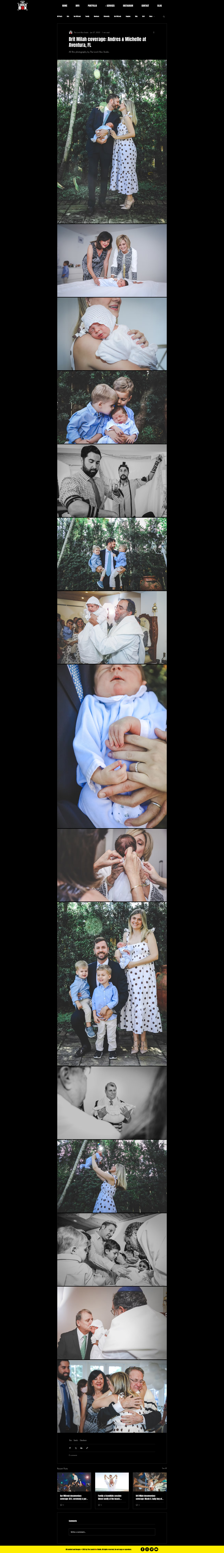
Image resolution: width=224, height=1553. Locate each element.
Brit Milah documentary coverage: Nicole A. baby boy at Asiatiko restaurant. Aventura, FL (149, 1497)
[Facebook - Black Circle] (143, 1549)
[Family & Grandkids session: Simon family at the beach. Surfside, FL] (112, 1482)
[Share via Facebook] (70, 1448)
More (150, 16)
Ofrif (143, 16)
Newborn (96, 16)
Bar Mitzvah (77, 16)
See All (164, 1468)
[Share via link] (87, 1448)
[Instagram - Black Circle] (147, 1549)
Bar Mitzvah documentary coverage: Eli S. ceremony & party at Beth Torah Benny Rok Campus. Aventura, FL (74, 1497)
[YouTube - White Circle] (156, 1549)
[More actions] (153, 32)
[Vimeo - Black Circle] (152, 1549)
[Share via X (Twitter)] (76, 1448)
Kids (136, 16)
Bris (68, 16)
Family (87, 16)
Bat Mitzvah (117, 16)
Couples (128, 16)
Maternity (106, 16)
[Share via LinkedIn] (81, 1448)
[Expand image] (112, 141)
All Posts (59, 16)
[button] (164, 16)
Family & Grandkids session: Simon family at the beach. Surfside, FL (110, 1497)
